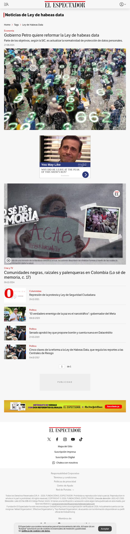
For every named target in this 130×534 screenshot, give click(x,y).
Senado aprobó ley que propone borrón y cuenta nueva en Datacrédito (70, 332)
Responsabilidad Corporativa (65, 473)
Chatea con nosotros (67, 462)
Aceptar (105, 528)
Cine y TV (8, 268)
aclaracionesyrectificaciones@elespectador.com (73, 504)
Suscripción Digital (65, 457)
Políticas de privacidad (65, 481)
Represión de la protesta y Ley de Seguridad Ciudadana (62, 295)
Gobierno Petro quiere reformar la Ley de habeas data (51, 35)
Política (32, 310)
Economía (9, 30)
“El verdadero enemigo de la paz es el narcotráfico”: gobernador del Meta (72, 313)
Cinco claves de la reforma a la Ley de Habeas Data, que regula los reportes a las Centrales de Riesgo (76, 351)
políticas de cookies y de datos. (36, 531)
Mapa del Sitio (65, 446)
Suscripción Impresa (65, 451)
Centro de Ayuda (65, 486)
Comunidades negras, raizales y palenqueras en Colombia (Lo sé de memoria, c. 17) (64, 275)
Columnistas (35, 291)
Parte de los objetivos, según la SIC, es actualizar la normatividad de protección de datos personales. (63, 40)
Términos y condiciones (65, 477)
